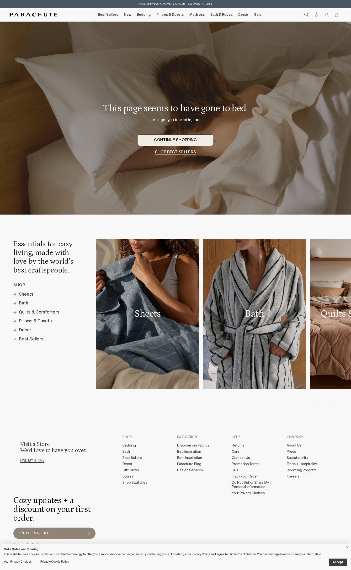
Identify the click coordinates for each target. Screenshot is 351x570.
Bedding (144, 14)
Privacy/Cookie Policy (54, 561)
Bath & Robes (221, 14)
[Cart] (336, 15)
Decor (243, 14)
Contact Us (241, 458)
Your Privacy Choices (248, 493)
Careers (293, 476)
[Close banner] (347, 546)
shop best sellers (175, 152)
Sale (257, 14)
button (89, 533)
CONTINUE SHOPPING (175, 140)
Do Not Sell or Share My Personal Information (250, 485)
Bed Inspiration (189, 451)
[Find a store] (316, 15)
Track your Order (245, 476)
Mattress (197, 14)
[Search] (306, 15)
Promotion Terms (246, 464)
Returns (238, 445)
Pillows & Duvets (170, 14)
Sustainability (297, 458)
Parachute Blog (189, 464)
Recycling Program (302, 470)
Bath (126, 451)
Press (291, 451)
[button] (336, 402)
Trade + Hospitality (302, 464)
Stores (127, 476)
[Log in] (326, 15)
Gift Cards (130, 470)
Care (235, 451)
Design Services (190, 470)
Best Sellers (108, 14)
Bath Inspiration (189, 458)
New (127, 14)
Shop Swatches (134, 482)
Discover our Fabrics (193, 445)
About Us (294, 445)
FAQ (235, 470)
